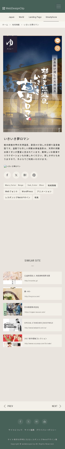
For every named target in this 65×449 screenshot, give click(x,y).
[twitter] (16, 175)
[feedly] (44, 421)
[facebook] (7, 175)
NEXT (54, 406)
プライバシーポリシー (46, 430)
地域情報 (52, 185)
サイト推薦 (29, 430)
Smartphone (51, 17)
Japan (12, 17)
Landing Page (35, 17)
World (21, 17)
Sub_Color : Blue (36, 185)
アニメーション (44, 191)
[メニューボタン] (59, 6)
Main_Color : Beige (14, 185)
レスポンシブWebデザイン (17, 197)
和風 (37, 197)
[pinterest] (34, 175)
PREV (10, 406)
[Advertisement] (32, 229)
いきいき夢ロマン (17, 138)
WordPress (27, 191)
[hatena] (25, 175)
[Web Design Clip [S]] (14, 8)
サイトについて (16, 430)
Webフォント (11, 191)
